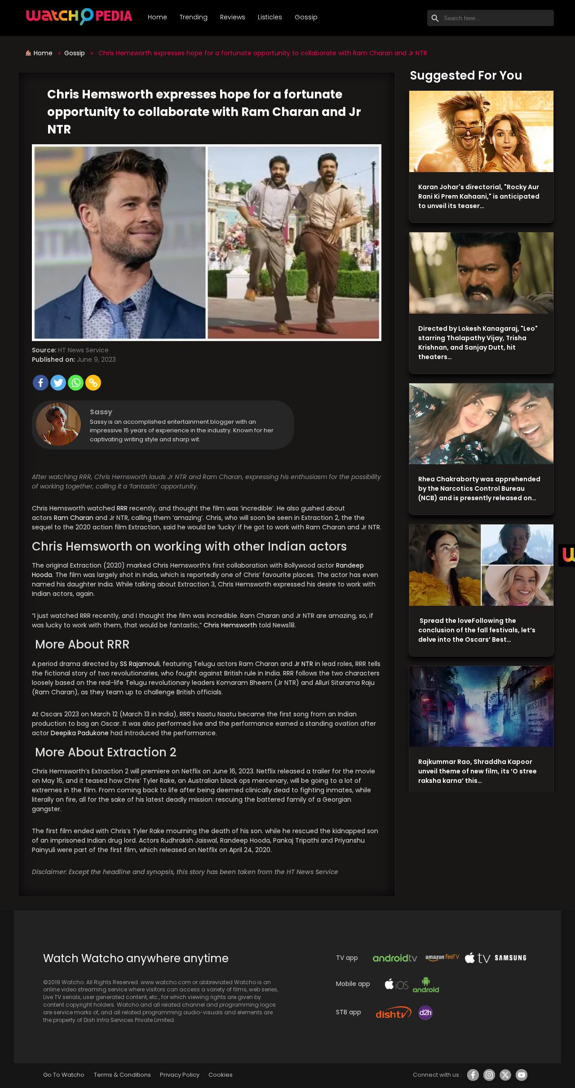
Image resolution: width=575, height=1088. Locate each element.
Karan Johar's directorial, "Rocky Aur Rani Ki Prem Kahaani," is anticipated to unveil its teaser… (479, 196)
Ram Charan (73, 517)
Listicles (270, 17)
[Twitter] (58, 383)
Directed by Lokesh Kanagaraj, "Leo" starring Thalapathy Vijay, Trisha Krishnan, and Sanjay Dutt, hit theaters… (478, 342)
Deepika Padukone (80, 732)
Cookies (220, 1074)
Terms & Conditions (122, 1074)
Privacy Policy (179, 1074)
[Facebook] (41, 383)
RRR (122, 508)
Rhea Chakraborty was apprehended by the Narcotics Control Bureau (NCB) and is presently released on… (479, 488)
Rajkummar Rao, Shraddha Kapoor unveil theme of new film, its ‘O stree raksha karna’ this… (477, 771)
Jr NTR (302, 663)
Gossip (306, 17)
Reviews (232, 17)
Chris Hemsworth (230, 625)
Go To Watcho (63, 1074)
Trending (194, 17)
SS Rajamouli (139, 663)
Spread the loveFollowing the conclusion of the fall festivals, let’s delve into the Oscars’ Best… (476, 630)
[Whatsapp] (76, 383)
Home (157, 17)
